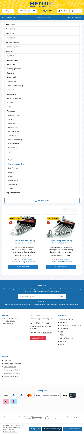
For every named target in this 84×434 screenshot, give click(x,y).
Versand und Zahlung (11, 376)
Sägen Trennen (13, 168)
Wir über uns (64, 322)
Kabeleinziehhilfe (13, 143)
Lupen (10, 152)
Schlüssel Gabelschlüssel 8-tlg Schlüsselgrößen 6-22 (23, 242)
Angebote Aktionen (13, 192)
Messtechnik (11, 94)
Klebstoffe (10, 73)
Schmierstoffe (12, 77)
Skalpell (10, 176)
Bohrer (10, 119)
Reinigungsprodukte (14, 98)
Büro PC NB (10, 33)
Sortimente (11, 102)
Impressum (63, 341)
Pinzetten (11, 160)
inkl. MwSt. (49, 11)
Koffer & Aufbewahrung (15, 85)
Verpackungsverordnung (12, 373)
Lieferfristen (64, 328)
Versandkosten (37, 417)
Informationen (63, 315)
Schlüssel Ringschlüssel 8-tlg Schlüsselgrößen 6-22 (61, 242)
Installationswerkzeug (15, 139)
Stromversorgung (12, 42)
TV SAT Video (10, 55)
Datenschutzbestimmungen (21, 305)
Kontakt (62, 344)
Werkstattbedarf (12, 60)
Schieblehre (11, 172)
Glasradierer (12, 123)
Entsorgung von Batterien (12, 363)
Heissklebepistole (13, 131)
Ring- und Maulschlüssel (16, 164)
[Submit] (62, 296)
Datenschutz (8, 360)
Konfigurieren (35, 429)
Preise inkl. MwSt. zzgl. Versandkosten (23, 262)
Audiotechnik (11, 24)
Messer (10, 156)
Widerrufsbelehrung (66, 338)
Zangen (10, 188)
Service (5, 356)
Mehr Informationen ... (10, 432)
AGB (52, 305)
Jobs (61, 331)
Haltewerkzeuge (13, 127)
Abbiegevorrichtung (14, 115)
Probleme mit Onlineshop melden (70, 325)
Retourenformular (10, 367)
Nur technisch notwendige (52, 429)
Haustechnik (10, 37)
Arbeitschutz (11, 64)
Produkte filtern (43, 200)
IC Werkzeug (12, 135)
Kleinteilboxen (12, 81)
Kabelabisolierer (13, 148)
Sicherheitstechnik (13, 46)
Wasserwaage (12, 184)
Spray (9, 106)
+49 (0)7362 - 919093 (39, 323)
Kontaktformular (46, 332)
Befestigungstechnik (14, 68)
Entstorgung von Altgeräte (12, 370)
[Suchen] (34, 11)
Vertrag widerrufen (38, 338)
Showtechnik (10, 51)
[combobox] (25, 11)
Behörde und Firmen (66, 319)
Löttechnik (10, 90)
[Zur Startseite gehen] (42, 4)
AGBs (62, 335)
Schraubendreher (13, 180)
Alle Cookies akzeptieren (73, 429)
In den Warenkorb (23, 267)
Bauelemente (11, 28)
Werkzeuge (11, 111)
